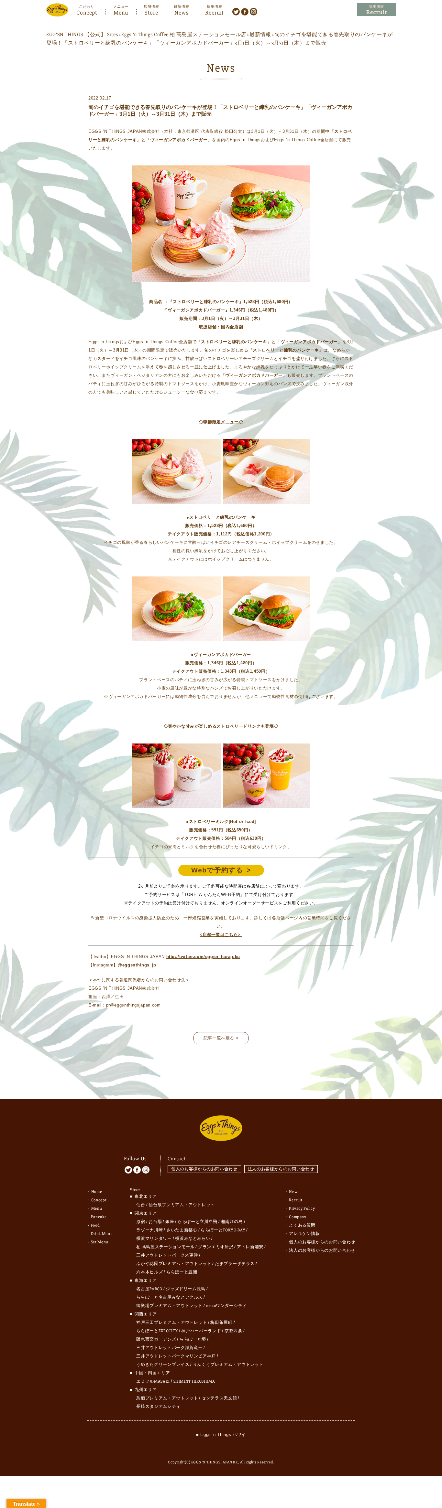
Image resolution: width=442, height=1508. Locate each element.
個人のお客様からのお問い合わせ (204, 1168)
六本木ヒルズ (149, 1272)
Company (297, 1216)
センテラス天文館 (219, 1398)
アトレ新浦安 (250, 1247)
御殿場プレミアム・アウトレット (169, 1305)
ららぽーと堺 (193, 1339)
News (181, 12)
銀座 (169, 1221)
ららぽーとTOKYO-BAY (223, 1230)
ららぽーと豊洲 (181, 1272)
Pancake (99, 1216)
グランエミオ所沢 (215, 1247)
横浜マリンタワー (153, 1238)
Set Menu (99, 1242)
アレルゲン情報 (304, 1233)
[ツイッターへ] (236, 11)
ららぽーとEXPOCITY (157, 1331)
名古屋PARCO (149, 1289)
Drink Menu (102, 1233)
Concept (86, 12)
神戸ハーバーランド (201, 1331)
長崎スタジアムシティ (158, 1406)
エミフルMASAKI (153, 1381)
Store (151, 12)
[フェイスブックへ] (245, 11)
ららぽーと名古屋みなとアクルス (169, 1297)
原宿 (140, 1221)
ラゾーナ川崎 (149, 1230)
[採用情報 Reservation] (376, 9)
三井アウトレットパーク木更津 (167, 1255)
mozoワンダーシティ (226, 1305)
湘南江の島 (232, 1221)
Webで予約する (217, 870)
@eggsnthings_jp (137, 965)
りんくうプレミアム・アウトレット (228, 1364)
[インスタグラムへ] (253, 11)
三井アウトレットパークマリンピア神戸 (176, 1356)
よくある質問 (302, 1225)
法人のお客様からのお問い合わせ (281, 1168)
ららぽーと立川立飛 (197, 1221)
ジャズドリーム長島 (185, 1289)
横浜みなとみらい (192, 1238)
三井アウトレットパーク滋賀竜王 (169, 1347)
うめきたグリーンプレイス (162, 1364)
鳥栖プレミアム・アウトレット (167, 1398)
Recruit (214, 12)
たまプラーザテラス (235, 1263)
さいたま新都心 (181, 1230)
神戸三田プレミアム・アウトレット (171, 1322)
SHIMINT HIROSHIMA (194, 1381)
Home (96, 1191)
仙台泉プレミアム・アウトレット (182, 1204)
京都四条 (233, 1331)
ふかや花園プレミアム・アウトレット (173, 1263)
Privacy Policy (302, 1208)
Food (95, 1225)
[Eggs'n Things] (57, 12)
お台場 (155, 1221)
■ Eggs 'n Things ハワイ (221, 1434)
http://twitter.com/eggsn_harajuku (203, 956)
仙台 (140, 1204)
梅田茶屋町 (221, 1322)
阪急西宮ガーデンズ (156, 1339)
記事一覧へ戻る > (221, 1038)
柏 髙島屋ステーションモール (165, 1247)
